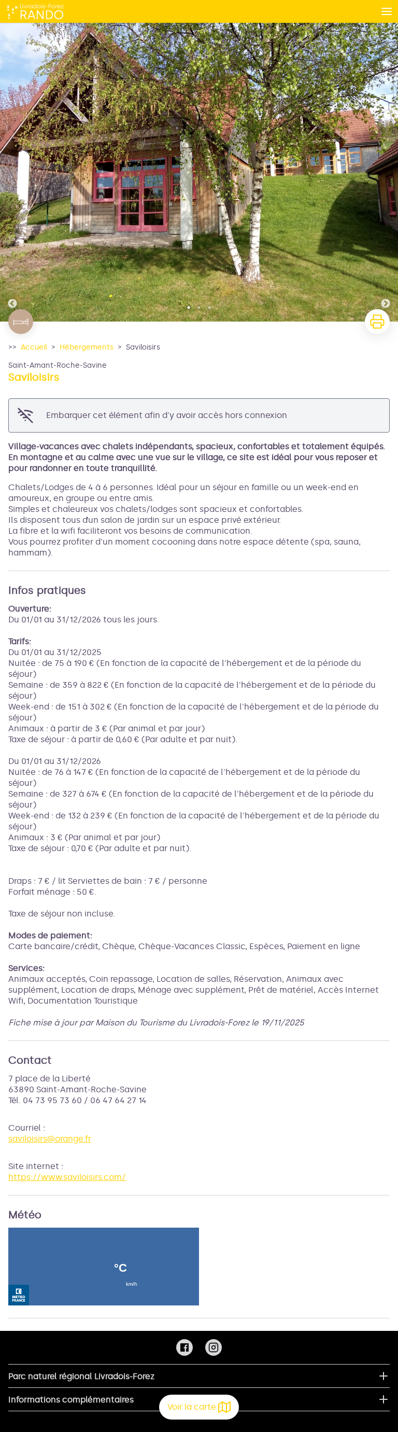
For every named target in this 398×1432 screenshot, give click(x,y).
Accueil (34, 347)
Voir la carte (191, 1407)
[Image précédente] (12, 172)
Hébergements (86, 347)
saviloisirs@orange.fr (49, 1139)
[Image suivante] (385, 172)
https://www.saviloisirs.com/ (67, 1177)
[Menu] (386, 11)
